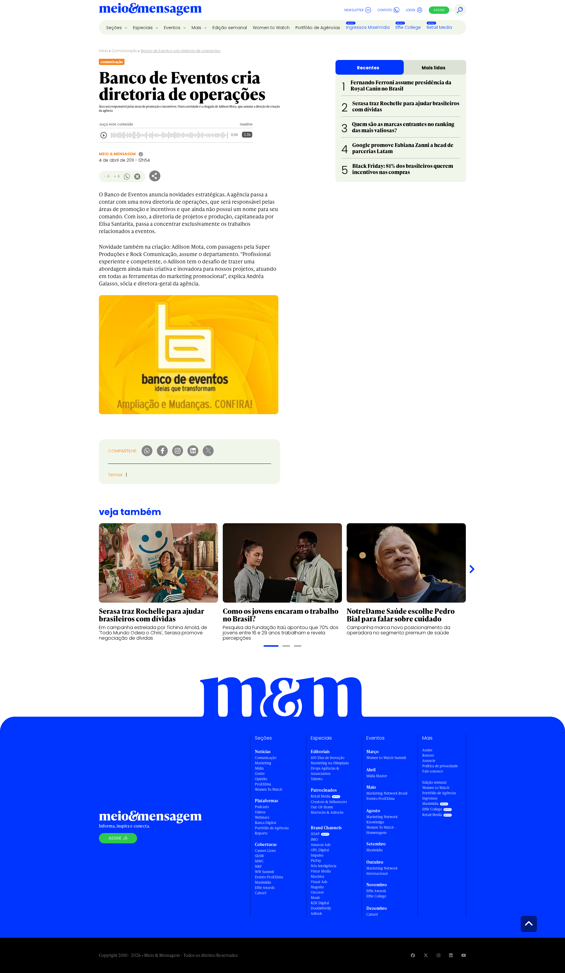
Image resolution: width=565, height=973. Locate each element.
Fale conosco (432, 771)
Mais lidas (434, 68)
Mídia (259, 768)
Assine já (118, 838)
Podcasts (262, 806)
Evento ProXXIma (269, 877)
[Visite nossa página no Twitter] (426, 955)
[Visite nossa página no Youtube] (463, 955)
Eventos (173, 28)
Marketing (263, 762)
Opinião (261, 778)
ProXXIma (263, 784)
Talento (317, 778)
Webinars (262, 817)
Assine (439, 10)
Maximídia (263, 882)
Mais (197, 28)
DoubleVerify (321, 908)
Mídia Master (376, 775)
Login (410, 10)
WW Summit (264, 871)
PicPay (316, 860)
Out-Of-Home (322, 807)
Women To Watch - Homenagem (381, 830)
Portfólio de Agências (317, 28)
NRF (258, 866)
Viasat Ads (319, 881)
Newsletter (354, 10)
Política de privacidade (440, 765)
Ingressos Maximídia (368, 27)
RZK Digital (320, 902)
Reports (261, 833)
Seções (114, 28)
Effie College (408, 27)
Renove (428, 755)
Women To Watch (268, 789)
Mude (315, 897)
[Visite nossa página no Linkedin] (451, 955)
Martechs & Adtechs (327, 812)
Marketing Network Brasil (386, 793)
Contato (385, 10)
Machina (317, 876)
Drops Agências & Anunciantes (325, 771)
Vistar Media (321, 871)
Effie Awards (265, 887)
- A (106, 176)
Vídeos (260, 812)
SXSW (259, 855)
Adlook (316, 913)
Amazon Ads (320, 844)
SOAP (315, 833)
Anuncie (428, 760)
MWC (259, 861)
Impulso (317, 855)
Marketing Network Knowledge (382, 819)
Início (103, 50)
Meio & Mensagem (117, 153)
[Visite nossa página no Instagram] (438, 955)
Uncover (317, 892)
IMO (314, 839)
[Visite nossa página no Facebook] (413, 955)
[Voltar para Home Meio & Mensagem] (150, 10)
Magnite (317, 887)
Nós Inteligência (323, 865)
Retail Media (439, 27)
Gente (260, 773)
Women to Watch (271, 28)
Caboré (260, 892)
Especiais (143, 28)
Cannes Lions (265, 850)
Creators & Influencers (329, 801)
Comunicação (124, 50)
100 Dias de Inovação (327, 757)
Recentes (368, 68)
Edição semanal (229, 28)
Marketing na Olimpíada (330, 762)
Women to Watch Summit (386, 757)
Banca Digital (265, 822)
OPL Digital (320, 849)
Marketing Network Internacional (382, 871)
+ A (117, 176)
